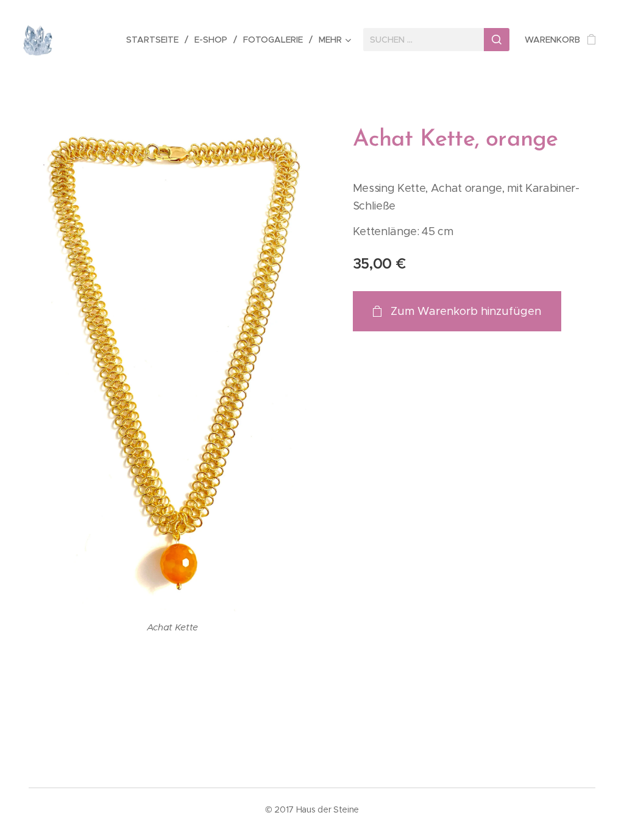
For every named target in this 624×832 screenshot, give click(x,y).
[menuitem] (155, 39)
